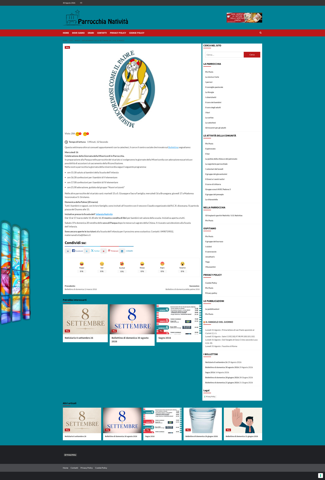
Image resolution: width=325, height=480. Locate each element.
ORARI (91, 33)
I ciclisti (208, 246)
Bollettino (173, 147)
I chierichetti (210, 97)
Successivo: (183, 288)
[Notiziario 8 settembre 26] (85, 319)
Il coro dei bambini (213, 102)
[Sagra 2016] (179, 319)
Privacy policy (211, 293)
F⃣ (81, 3)
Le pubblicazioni (212, 309)
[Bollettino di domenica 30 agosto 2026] (132, 319)
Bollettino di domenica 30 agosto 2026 (222, 367)
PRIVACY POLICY (118, 33)
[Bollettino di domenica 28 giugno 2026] (203, 420)
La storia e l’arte (212, 77)
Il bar (207, 154)
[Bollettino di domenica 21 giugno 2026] (243, 420)
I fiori (207, 112)
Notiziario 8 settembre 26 (79, 338)
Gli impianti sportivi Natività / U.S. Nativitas (223, 215)
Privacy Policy (210, 396)
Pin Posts (209, 72)
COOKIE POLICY (136, 33)
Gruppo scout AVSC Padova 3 (218, 189)
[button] (260, 33)
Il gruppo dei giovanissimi (216, 174)
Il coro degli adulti (213, 107)
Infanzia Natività (104, 214)
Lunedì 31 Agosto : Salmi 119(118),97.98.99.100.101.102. (230, 336)
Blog (67, 47)
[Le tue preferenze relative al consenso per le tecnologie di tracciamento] (320, 475)
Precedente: (81, 288)
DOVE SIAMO (78, 33)
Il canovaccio (210, 251)
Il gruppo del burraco (214, 241)
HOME (66, 33)
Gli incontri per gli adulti (215, 128)
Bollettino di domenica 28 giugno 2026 (222, 377)
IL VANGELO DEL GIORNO (219, 322)
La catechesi (210, 122)
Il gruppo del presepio (214, 194)
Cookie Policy (211, 283)
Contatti (74, 468)
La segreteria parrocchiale (216, 164)
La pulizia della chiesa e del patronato (221, 159)
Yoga (207, 262)
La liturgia (209, 92)
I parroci (208, 82)
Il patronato (210, 149)
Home (65, 468)
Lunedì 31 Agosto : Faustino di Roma (221, 346)
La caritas (209, 117)
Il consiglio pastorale (214, 87)
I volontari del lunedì (214, 169)
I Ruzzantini (210, 267)
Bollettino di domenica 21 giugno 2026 (222, 382)
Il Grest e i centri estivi (214, 179)
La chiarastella (211, 199)
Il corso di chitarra (213, 184)
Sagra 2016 (164, 338)
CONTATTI (102, 33)
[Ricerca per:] (224, 55)
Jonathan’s (210, 257)
